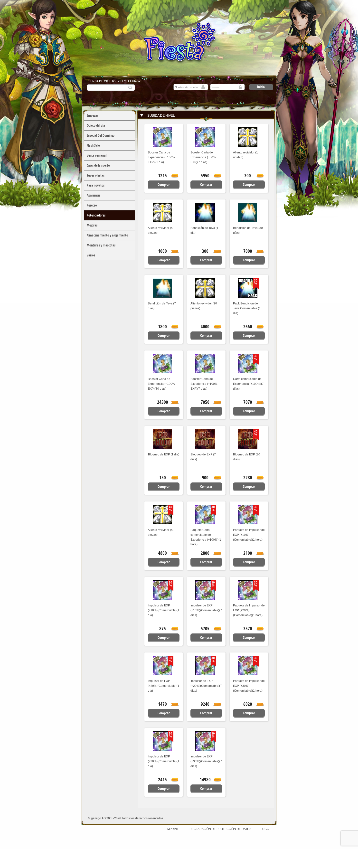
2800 (205, 553)
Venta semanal (96, 155)
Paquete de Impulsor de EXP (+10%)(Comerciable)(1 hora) (249, 534)
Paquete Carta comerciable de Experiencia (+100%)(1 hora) (205, 537)
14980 (205, 779)
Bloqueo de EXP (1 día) (163, 454)
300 (247, 175)
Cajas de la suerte (98, 165)
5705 (205, 628)
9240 (205, 704)
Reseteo (92, 205)
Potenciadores (96, 215)
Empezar (92, 115)
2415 (162, 779)
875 (162, 628)
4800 (162, 553)
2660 (247, 326)
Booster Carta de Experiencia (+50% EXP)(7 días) (203, 157)
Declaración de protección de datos (220, 829)
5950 (205, 175)
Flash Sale (93, 145)
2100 (247, 553)
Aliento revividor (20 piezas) (203, 306)
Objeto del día (96, 125)
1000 (162, 251)
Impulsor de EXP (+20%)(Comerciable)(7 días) (206, 685)
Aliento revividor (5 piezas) (160, 230)
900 (205, 477)
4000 (205, 326)
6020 (247, 704)
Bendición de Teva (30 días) (248, 230)
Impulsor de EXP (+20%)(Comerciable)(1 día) (163, 685)
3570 (247, 628)
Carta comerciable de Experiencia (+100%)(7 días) (248, 383)
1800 (162, 326)
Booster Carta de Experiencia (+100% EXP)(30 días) (161, 383)
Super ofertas (95, 175)
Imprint (173, 829)
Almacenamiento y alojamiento (107, 235)
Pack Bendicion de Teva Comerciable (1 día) (247, 308)
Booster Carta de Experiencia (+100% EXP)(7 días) (203, 383)
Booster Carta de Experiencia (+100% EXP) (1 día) (161, 157)
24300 (162, 402)
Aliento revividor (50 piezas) (161, 532)
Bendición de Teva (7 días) (162, 306)
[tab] (206, 115)
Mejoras (92, 225)
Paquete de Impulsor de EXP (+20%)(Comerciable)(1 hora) (249, 610)
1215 (162, 175)
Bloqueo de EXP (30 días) (246, 457)
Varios (91, 255)
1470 (162, 704)
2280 (247, 477)
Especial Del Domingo (100, 135)
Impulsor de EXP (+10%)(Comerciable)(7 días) (206, 610)
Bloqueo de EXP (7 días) (203, 457)
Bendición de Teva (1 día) (204, 230)
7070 (247, 402)
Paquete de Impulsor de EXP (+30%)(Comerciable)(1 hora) (249, 685)
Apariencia (94, 195)
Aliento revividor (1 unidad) (245, 155)
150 (162, 477)
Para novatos (95, 185)
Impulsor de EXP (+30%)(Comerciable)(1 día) (163, 761)
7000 (247, 251)
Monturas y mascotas (101, 245)
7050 (205, 402)
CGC (265, 829)
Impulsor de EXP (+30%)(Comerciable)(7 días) (206, 761)
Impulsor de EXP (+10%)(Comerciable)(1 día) (163, 610)
